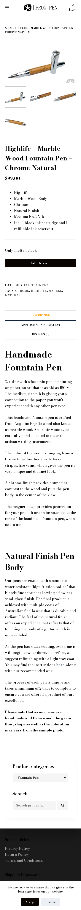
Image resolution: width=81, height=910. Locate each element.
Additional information (40, 325)
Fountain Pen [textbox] (27, 777)
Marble (55, 291)
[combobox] (41, 778)
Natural (13, 295)
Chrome (22, 291)
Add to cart (40, 263)
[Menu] (7, 7)
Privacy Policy (17, 848)
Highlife (39, 291)
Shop (9, 28)
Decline (50, 902)
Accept (30, 902)
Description (40, 315)
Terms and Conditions (24, 860)
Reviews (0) (40, 334)
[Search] (62, 805)
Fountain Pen (36, 285)
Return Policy (17, 854)
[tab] (40, 315)
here (60, 665)
